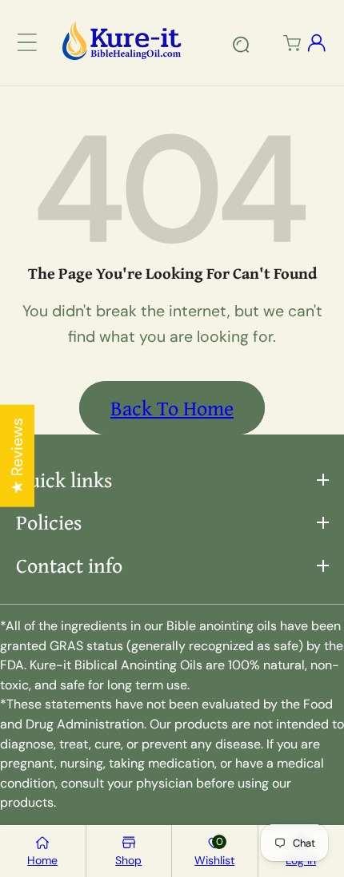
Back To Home (172, 407)
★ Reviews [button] (17, 456)
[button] (28, 42)
